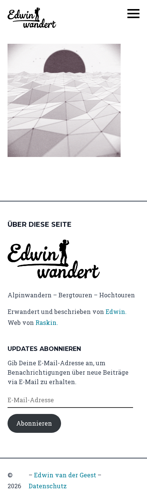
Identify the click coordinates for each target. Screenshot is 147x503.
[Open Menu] (133, 14)
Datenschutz (48, 486)
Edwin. (116, 311)
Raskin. (46, 322)
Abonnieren (34, 423)
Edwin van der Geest (65, 475)
